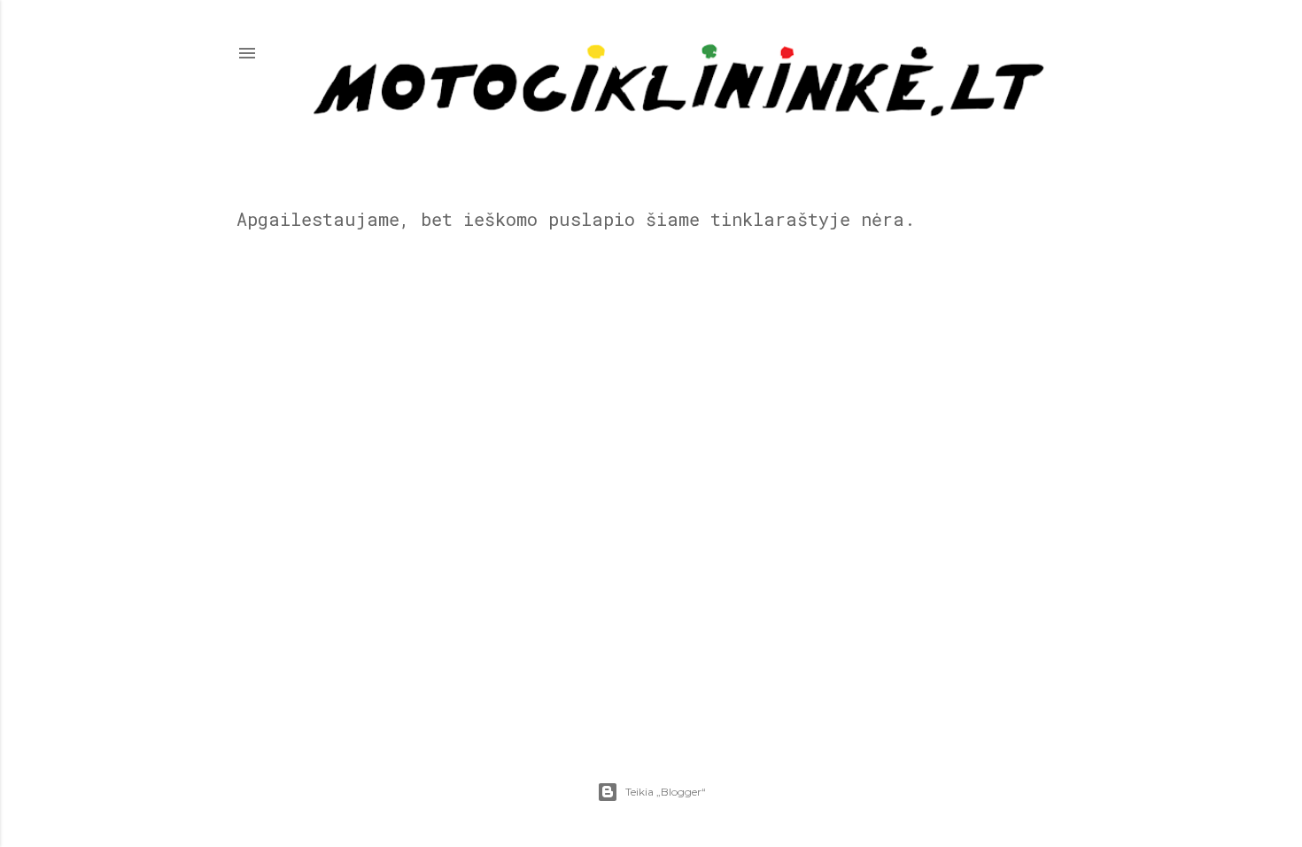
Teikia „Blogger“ (665, 791)
